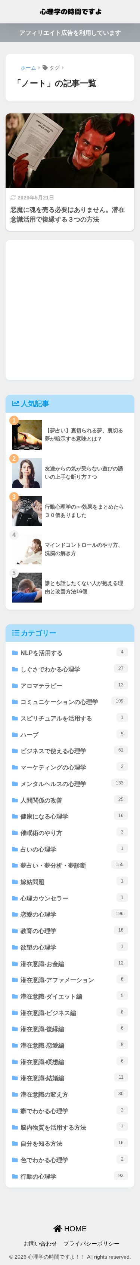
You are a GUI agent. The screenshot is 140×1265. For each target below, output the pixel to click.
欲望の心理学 (72, 947)
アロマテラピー (72, 685)
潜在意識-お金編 (72, 963)
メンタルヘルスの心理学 (72, 783)
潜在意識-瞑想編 (72, 1061)
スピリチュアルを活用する (72, 718)
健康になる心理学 (72, 816)
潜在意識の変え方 (72, 1094)
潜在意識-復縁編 (72, 1028)
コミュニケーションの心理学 (72, 701)
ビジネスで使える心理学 (72, 750)
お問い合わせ (40, 1244)
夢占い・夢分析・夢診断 (72, 865)
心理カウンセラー (72, 898)
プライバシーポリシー (91, 1244)
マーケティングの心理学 (72, 767)
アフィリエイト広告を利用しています (70, 33)
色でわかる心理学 (72, 1159)
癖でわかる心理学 (72, 1110)
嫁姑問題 (72, 881)
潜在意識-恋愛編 (72, 1045)
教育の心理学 (72, 930)
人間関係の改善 (72, 800)
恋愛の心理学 (72, 914)
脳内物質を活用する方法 (72, 1127)
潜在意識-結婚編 (72, 1078)
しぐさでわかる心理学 (72, 669)
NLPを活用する (72, 652)
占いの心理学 (72, 849)
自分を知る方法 (72, 1143)
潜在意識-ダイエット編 (72, 996)
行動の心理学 (72, 1176)
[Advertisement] (70, 310)
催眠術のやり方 (72, 832)
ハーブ (72, 734)
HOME (74, 1229)
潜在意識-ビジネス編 (72, 1012)
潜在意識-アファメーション (72, 979)
